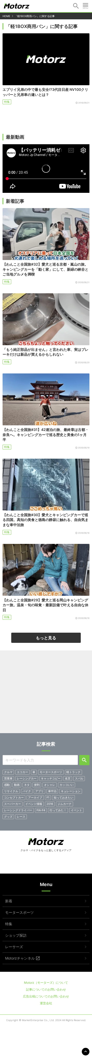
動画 (17, 785)
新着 (8, 901)
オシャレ (49, 785)
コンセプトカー (14, 797)
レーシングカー (27, 778)
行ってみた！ (58, 810)
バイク (26, 791)
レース (21, 816)
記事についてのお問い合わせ (46, 989)
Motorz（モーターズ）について (46, 982)
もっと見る (46, 637)
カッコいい (67, 785)
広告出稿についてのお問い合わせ (46, 996)
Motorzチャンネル (20, 958)
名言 (68, 778)
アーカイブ (35, 797)
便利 (37, 785)
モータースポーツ (51, 772)
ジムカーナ (64, 804)
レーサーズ (14, 947)
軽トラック (73, 772)
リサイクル (11, 791)
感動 (7, 785)
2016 (50, 804)
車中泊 (52, 791)
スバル (79, 778)
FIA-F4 (41, 810)
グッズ (8, 816)
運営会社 (46, 1003)
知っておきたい (63, 797)
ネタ (27, 785)
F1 (48, 797)
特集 (7, 102)
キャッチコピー (51, 778)
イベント (76, 810)
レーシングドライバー (18, 810)
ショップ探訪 (16, 935)
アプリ (39, 791)
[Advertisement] (46, 694)
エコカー (22, 772)
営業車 (8, 778)
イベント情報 (33, 804)
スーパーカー (12, 804)
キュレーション (70, 791)
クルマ (8, 772)
